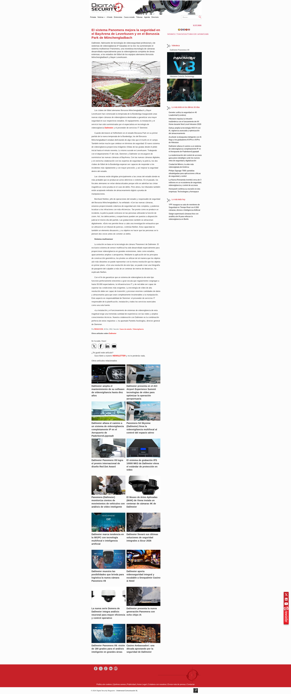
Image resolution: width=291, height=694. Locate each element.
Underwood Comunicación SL (127, 690)
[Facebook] (101, 346)
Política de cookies (104, 684)
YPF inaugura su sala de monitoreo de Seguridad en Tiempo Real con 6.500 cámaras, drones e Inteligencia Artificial (184, 207)
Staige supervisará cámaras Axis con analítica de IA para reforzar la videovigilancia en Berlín (183, 216)
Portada (93, 16)
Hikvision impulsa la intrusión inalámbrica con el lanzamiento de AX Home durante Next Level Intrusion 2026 (185, 121)
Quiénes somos (119, 684)
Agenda (147, 17)
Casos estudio (129, 17)
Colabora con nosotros (157, 684)
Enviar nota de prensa (176, 684)
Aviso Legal (142, 684)
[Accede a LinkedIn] (286, 599)
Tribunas (139, 17)
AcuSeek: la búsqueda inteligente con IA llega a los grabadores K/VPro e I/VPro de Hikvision (185, 139)
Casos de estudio (126, 329)
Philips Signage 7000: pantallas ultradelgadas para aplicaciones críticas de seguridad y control (185, 173)
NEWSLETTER (119, 356)
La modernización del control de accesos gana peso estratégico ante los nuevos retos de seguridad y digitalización (185, 158)
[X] (94, 346)
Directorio (155, 17)
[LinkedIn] (107, 346)
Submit (200, 17)
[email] (114, 346)
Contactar (191, 684)
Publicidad (131, 684)
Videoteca (176, 45)
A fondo (109, 17)
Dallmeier (109, 128)
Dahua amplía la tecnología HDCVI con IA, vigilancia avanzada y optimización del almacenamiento (185, 130)
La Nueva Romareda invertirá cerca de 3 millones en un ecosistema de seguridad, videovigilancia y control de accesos (185, 182)
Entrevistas (118, 17)
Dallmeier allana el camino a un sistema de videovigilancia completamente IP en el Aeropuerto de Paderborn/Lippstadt (185, 149)
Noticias (101, 17)
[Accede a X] (286, 594)
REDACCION (98, 329)
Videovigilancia (138, 329)
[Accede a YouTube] (286, 604)
